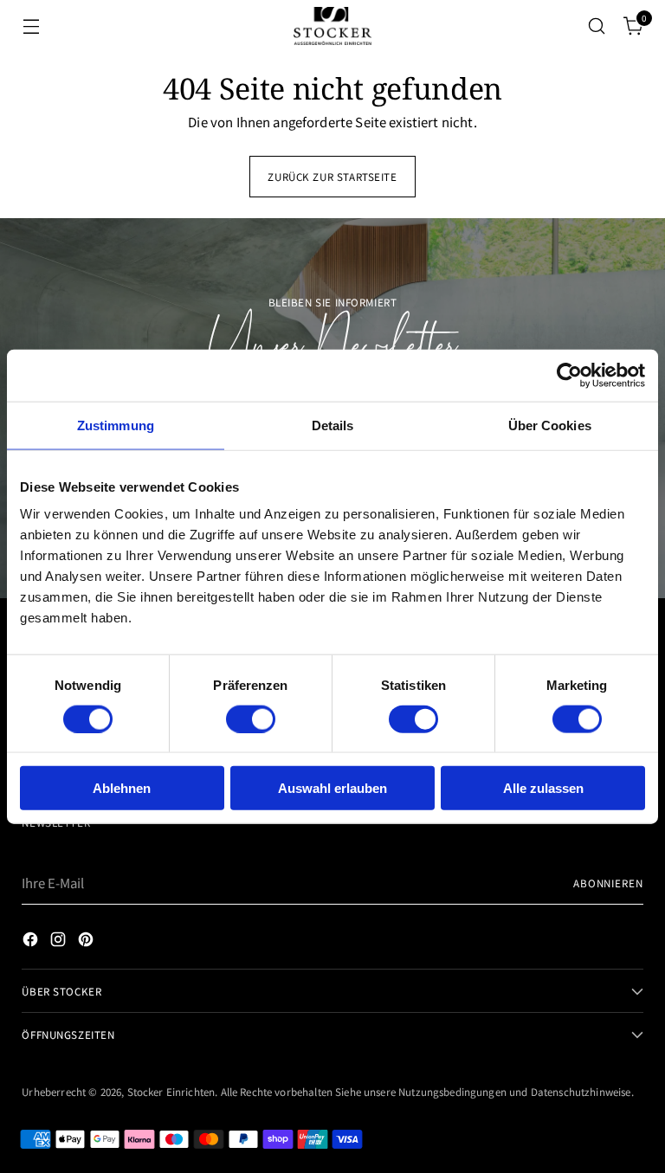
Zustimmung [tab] (115, 424)
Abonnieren (608, 882)
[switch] (250, 718)
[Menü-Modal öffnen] (30, 26)
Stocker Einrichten (171, 1091)
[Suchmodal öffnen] (597, 26)
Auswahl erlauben (332, 788)
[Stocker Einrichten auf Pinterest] (87, 942)
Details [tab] (333, 424)
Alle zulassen (543, 788)
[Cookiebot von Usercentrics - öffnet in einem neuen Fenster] (569, 375)
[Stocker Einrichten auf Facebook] (32, 942)
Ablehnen (122, 788)
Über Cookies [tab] (549, 424)
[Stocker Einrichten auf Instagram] (59, 942)
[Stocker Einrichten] (332, 25)
